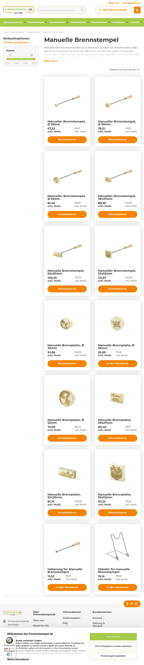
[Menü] (14, 637)
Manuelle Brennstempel (53, 32)
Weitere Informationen (18, 659)
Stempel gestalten (13, 22)
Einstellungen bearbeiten (113, 656)
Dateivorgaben (71, 618)
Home (6, 32)
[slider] (5, 59)
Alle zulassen (113, 636)
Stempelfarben (99, 22)
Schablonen (118, 22)
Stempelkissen (78, 22)
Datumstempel (36, 22)
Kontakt (97, 618)
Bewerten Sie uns (41, 627)
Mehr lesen (50, 61)
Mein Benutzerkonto (115, 9)
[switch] (9, 654)
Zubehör (135, 22)
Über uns (113, 3)
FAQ (65, 623)
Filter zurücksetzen (17, 42)
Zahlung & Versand (99, 624)
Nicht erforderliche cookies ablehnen (113, 646)
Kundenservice (132, 3)
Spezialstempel (57, 22)
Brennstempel (33, 32)
